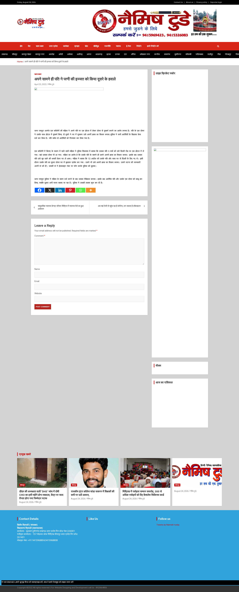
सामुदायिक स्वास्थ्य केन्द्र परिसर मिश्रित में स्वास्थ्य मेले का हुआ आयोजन (61, 207)
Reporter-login (216, 2)
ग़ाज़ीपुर (210, 54)
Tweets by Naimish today (167, 525)
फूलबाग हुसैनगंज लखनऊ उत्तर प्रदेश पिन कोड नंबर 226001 (50, 531)
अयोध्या (69, 54)
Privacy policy (201, 2)
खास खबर (40, 46)
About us (189, 2)
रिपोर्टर (139, 46)
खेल (86, 46)
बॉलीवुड (96, 46)
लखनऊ (5, 54)
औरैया (133, 54)
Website (38, 293)
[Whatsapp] (80, 190)
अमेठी (61, 54)
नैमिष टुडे (51, 84)
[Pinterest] (70, 190)
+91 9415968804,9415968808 (43, 540)
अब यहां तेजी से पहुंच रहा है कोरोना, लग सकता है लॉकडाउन (119, 206)
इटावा (109, 54)
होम (21, 46)
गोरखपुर (228, 54)
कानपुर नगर (39, 54)
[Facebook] (39, 190)
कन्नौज (157, 54)
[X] (50, 190)
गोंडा (219, 54)
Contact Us (178, 2)
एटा (125, 54)
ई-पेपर (128, 46)
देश (29, 46)
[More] (91, 190)
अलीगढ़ (79, 54)
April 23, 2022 (40, 84)
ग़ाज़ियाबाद (199, 54)
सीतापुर (14, 54)
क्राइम (76, 46)
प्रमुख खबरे (25, 454)
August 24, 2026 (26, 502)
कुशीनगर (178, 54)
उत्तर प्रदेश (53, 46)
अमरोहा (51, 54)
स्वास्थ (118, 46)
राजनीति (107, 46)
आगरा (89, 54)
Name (37, 269)
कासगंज (167, 54)
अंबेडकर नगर (145, 54)
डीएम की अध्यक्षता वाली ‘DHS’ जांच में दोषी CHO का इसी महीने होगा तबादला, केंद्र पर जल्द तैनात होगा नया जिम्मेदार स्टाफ (41, 495)
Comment (39, 236)
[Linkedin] (60, 190)
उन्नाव (117, 54)
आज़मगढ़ (99, 54)
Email (36, 281)
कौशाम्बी (188, 54)
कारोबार (66, 46)
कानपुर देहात (26, 54)
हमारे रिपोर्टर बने (153, 46)
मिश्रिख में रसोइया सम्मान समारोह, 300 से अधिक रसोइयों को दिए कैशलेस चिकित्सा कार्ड (143, 493)
